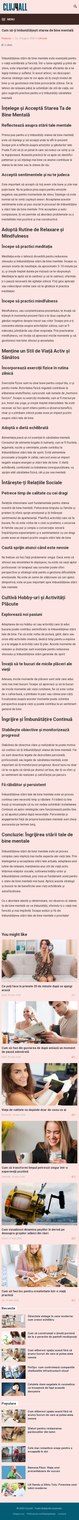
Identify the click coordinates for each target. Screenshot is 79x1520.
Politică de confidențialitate (41, 1513)
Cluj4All (29, 1508)
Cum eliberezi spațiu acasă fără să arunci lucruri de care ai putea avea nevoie (50, 1354)
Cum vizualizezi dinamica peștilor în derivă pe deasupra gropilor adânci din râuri (33, 1231)
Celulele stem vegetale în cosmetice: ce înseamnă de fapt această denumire (51, 1388)
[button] (8, 19)
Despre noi (18, 1513)
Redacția (6, 38)
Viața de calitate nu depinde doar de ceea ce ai (34, 1110)
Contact (62, 1513)
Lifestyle (42, 38)
